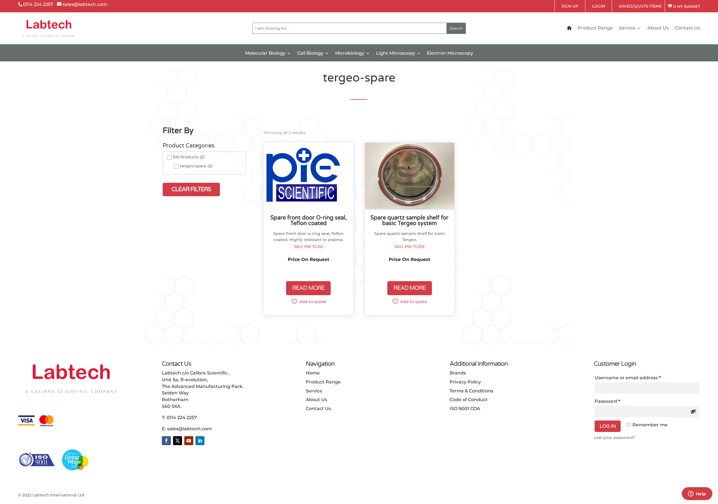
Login (598, 6)
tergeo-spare (193, 166)
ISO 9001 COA (465, 408)
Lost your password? (614, 437)
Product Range (595, 28)
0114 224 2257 (182, 417)
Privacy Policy (465, 382)
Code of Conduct (469, 399)
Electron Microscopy (450, 53)
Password (607, 401)
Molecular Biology (265, 53)
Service (627, 28)
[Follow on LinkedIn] (199, 440)
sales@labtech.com (189, 428)
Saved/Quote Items (640, 6)
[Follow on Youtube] (188, 440)
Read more (308, 288)
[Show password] (693, 411)
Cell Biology (310, 53)
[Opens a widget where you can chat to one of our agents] (697, 494)
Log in (608, 426)
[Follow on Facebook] (166, 440)
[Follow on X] (177, 440)
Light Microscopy (395, 53)
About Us (658, 28)
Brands (458, 373)
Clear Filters (191, 189)
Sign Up (569, 6)
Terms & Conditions (471, 391)
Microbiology (349, 53)
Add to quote (312, 301)
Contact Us (687, 28)
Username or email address (628, 377)
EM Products (186, 156)
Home (313, 373)
